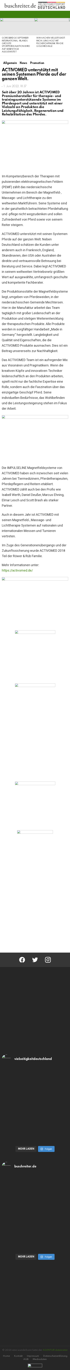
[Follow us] (60, 14)
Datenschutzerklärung (55, 1356)
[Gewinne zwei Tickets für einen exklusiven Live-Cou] (35, 1194)
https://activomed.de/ (17, 570)
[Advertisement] (35, 909)
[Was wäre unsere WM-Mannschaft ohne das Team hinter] (35, 1086)
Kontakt (18, 1356)
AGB (26, 1359)
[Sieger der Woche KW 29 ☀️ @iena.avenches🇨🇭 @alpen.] (35, 1232)
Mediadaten (40, 1359)
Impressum (33, 1356)
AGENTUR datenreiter (55, 1350)
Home (6, 1356)
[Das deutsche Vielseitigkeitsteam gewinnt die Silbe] (35, 1124)
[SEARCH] (66, 14)
